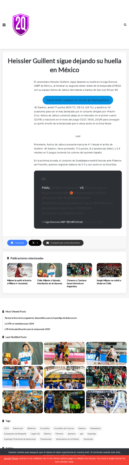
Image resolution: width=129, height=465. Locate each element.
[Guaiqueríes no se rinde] (64, 401)
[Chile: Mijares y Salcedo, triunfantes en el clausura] (49, 270)
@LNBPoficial (103, 203)
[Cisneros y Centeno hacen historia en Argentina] (79, 270)
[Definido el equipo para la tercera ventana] (64, 377)
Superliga (91, 433)
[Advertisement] (77, 24)
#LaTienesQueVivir (77, 198)
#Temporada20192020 (90, 193)
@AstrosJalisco (95, 188)
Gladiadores (95, 428)
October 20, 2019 (92, 221)
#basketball (74, 203)
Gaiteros (82, 428)
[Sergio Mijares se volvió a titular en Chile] (109, 270)
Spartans (72, 433)
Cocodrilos (45, 428)
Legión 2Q (35, 433)
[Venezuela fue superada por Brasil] (22, 377)
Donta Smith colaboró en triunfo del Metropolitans (78, 100)
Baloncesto (18, 428)
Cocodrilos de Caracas (64, 428)
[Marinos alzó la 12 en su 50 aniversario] (22, 401)
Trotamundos (46, 439)
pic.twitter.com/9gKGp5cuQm (63, 213)
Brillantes (32, 428)
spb (81, 433)
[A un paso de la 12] (106, 401)
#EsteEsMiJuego (53, 203)
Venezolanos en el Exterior (67, 439)
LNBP (78, 136)
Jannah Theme (11, 458)
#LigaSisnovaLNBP (55, 193)
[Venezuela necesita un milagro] (106, 353)
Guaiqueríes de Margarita (15, 433)
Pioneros (59, 433)
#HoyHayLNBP (52, 198)
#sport (88, 203)
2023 (6, 428)
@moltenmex (51, 208)
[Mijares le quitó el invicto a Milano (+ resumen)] (19, 270)
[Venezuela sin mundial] (64, 353)
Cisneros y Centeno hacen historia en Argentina (77, 283)
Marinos (47, 433)
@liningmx (68, 208)
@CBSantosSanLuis (65, 188)
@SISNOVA (84, 208)
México (48, 85)
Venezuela (88, 439)
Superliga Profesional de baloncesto (20, 439)
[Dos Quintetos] (21, 24)
